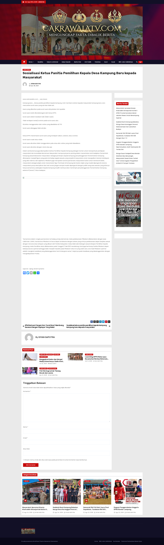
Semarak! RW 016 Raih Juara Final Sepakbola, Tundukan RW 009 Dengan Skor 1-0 (127, 135)
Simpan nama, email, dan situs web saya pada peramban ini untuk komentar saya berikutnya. (56, 460)
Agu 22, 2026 (89, 512)
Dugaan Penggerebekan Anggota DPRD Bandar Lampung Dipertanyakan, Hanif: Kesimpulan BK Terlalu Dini (128, 510)
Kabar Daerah (66, 62)
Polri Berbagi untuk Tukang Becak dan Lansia (50, 372)
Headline (40, 62)
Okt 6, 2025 (88, 361)
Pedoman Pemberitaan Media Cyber (131, 541)
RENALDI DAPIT (51, 363)
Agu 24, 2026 (28, 512)
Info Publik (88, 62)
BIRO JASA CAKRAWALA (126, 62)
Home (31, 62)
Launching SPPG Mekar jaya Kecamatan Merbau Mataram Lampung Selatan (96, 359)
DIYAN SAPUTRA (36, 83)
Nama (25, 427)
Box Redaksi (116, 541)
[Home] (24, 62)
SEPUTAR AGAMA (52, 368)
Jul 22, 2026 (43, 363)
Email (25, 438)
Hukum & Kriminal (52, 62)
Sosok (113, 62)
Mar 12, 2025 (43, 375)
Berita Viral (77, 62)
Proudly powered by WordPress (30, 541)
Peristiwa (98, 62)
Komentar (27, 391)
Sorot (106, 62)
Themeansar (54, 541)
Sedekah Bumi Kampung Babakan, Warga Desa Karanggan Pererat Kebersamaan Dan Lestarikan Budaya (65, 510)
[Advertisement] (66, 298)
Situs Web (26, 449)
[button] (137, 62)
